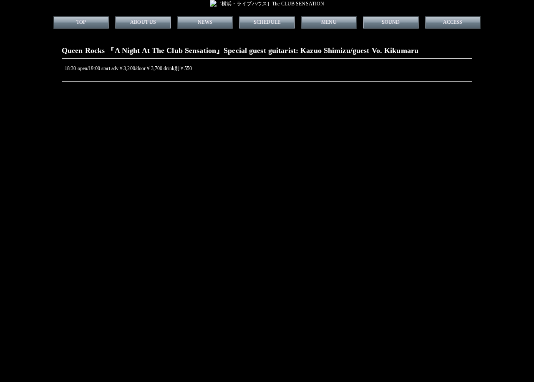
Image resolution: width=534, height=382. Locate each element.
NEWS (205, 22)
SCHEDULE (267, 22)
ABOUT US (143, 22)
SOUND (391, 22)
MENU (328, 22)
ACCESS (453, 22)
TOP (81, 22)
